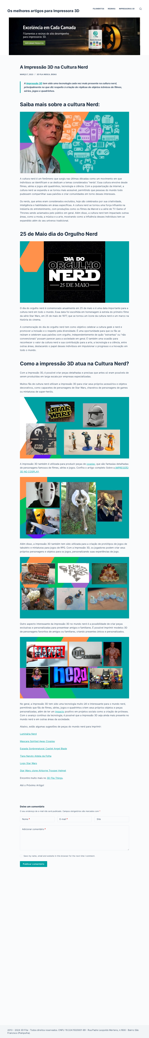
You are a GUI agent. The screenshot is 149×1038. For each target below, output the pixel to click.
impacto (59, 711)
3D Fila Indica (43, 74)
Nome (26, 819)
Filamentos (98, 9)
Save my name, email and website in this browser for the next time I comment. (59, 856)
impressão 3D (34, 83)
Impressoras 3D (127, 9)
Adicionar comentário (34, 829)
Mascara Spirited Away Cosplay (37, 741)
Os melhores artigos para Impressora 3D (43, 11)
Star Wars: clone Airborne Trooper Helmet (43, 770)
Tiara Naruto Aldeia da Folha (35, 755)
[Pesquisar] (140, 9)
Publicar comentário (33, 864)
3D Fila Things (55, 777)
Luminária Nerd (28, 733)
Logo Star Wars (28, 763)
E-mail (64, 819)
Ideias (54, 74)
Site (99, 819)
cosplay (91, 463)
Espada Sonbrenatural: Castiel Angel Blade (43, 748)
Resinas (111, 9)
